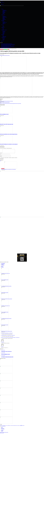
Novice (8, 49)
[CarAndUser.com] (2, 2)
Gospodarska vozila (5, 10)
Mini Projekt (4, 31)
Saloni (3, 13)
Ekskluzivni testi (4, 16)
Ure (1, 24)
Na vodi (3, 39)
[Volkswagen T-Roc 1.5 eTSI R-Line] (4, 272)
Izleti (3, 35)
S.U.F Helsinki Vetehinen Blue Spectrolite (6, 286)
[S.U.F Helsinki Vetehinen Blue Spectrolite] (4, 285)
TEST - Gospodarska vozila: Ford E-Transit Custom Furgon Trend (8, 44)
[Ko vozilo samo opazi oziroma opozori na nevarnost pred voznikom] (6, 423)
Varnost (3, 33)
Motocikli (4, 18)
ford (4, 425)
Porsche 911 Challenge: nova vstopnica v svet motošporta (9, 144)
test (18, 425)
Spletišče (1, 156)
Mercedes (9, 425)
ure (21, 425)
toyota (19, 425)
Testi (3, 26)
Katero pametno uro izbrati (4, 292)
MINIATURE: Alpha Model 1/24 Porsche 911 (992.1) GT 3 (7, 46)
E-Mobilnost (3, 37)
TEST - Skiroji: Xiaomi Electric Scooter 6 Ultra (6, 45)
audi (0, 425)
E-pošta (1, 155)
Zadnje (2, 266)
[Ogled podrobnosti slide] (11, 6)
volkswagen (23, 425)
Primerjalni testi (4, 19)
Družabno (2, 20)
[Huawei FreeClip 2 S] (6, 416)
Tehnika (2, 27)
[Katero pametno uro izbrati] (6, 387)
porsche (12, 425)
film (3, 425)
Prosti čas (2, 34)
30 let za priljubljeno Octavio (4, 114)
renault (13, 425)
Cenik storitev (2, 428)
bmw (1, 425)
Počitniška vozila (4, 36)
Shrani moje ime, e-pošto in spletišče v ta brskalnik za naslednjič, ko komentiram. (9, 157)
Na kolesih (4, 38)
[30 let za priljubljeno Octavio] (4, 311)
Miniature (4, 11)
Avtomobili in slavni (5, 22)
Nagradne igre (4, 23)
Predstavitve (4, 12)
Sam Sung (2, 346)
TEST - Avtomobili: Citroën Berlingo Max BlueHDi (6, 43)
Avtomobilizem (1, 49)
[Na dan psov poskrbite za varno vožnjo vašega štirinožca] (6, 394)
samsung (15, 425)
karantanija (7, 425)
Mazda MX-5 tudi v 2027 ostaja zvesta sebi (6, 124)
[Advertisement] (5, 212)
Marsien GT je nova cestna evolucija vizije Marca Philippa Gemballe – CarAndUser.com (10, 337)
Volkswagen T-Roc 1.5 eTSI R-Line (5, 273)
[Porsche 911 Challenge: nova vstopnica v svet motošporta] (6, 142)
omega (10, 425)
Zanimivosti (4, 14)
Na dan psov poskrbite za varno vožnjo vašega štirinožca (8, 134)
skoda (16, 425)
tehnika (17, 425)
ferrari (2, 425)
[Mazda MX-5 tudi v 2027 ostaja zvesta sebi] (4, 330)
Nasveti (3, 32)
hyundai (5, 425)
